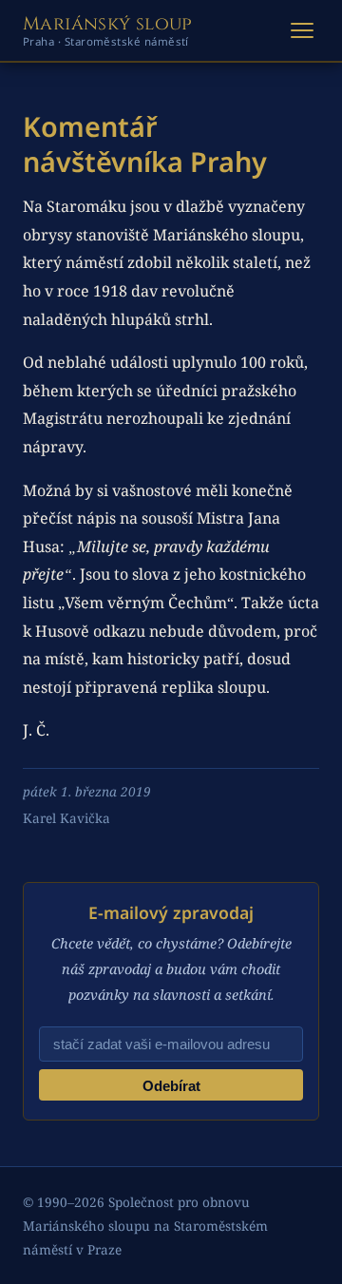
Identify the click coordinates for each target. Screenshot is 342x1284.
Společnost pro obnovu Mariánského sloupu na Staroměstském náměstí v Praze (145, 1225)
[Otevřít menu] (302, 30)
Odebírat (171, 1086)
